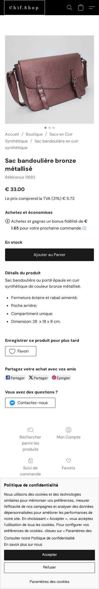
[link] (49, 580)
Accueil (12, 134)
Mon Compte (68, 437)
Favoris (68, 468)
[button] (24, 7)
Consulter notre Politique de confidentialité (39, 538)
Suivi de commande (30, 471)
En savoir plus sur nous (23, 544)
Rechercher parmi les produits (30, 443)
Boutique (34, 134)
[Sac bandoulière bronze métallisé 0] (49, 79)
